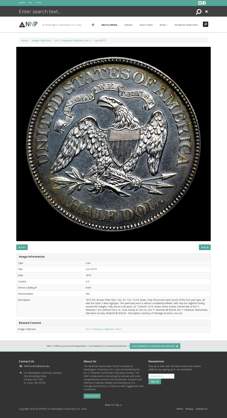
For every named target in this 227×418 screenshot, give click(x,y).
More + (164, 25)
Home (24, 40)
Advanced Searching (186, 25)
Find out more (92, 396)
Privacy (189, 408)
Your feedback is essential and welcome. (154, 346)
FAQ (30, 2)
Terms (179, 408)
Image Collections (41, 40)
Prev (23, 247)
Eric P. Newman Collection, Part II (73, 40)
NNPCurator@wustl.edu (36, 366)
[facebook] (204, 3)
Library (128, 25)
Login (38, 2)
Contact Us (201, 408)
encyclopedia (109, 25)
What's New (146, 25)
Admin (22, 2)
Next (204, 247)
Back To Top (112, 404)
